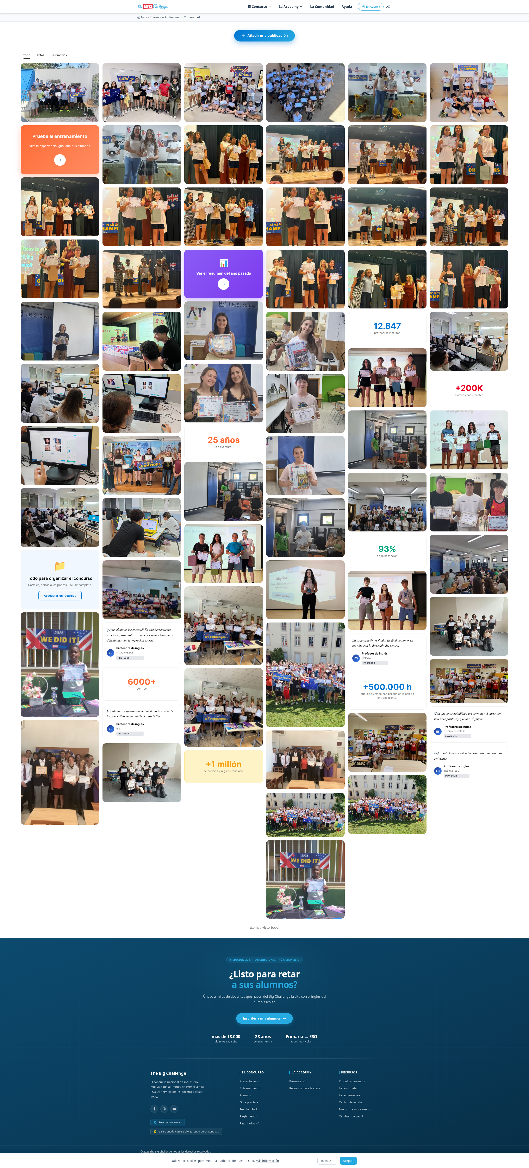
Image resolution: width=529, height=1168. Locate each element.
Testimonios (59, 55)
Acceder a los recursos (60, 595)
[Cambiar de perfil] (388, 6)
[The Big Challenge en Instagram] (164, 1109)
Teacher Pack (249, 1109)
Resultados (247, 1123)
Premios (245, 1095)
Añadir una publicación (267, 35)
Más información (267, 1161)
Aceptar (348, 1161)
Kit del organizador (352, 1081)
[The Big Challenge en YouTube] (174, 1109)
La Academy (289, 6)
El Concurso (257, 6)
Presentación (249, 1081)
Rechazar (327, 1161)
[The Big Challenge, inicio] (154, 6)
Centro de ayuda (350, 1102)
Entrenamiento (250, 1088)
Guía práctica (249, 1102)
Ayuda (347, 6)
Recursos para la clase (304, 1088)
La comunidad (349, 1088)
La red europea (349, 1095)
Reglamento (248, 1116)
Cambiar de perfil (351, 1116)
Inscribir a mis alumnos (262, 1018)
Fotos (40, 55)
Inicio (145, 17)
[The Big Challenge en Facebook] (154, 1109)
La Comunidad (322, 6)
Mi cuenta (373, 6)
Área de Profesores (166, 17)
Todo (26, 55)
